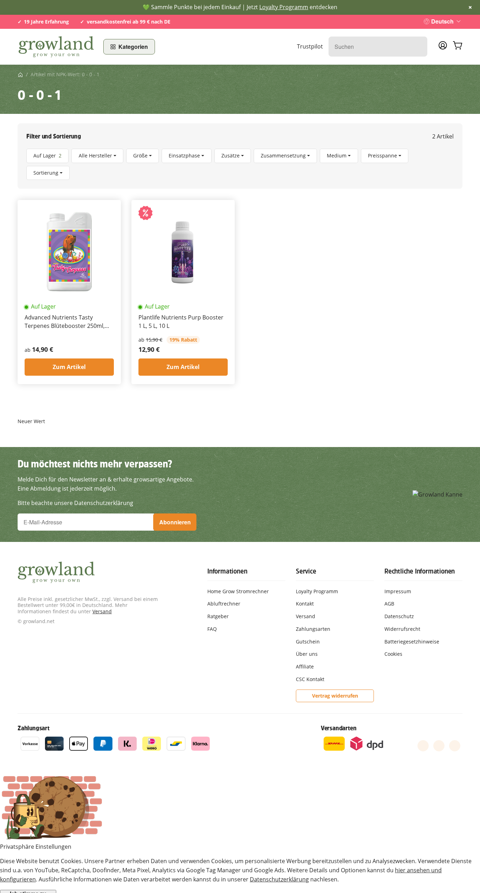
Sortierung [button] (45, 172)
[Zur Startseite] (56, 46)
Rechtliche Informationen (419, 571)
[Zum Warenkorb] (457, 46)
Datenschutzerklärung (279, 879)
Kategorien (133, 47)
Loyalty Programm (283, 7)
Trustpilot (310, 46)
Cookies (393, 654)
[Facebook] (423, 745)
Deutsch (442, 21)
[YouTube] (439, 745)
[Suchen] (418, 47)
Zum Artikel (69, 367)
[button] (240, 164)
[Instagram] (454, 745)
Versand (102, 611)
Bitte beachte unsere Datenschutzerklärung (75, 503)
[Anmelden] (443, 47)
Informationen (227, 571)
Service (306, 571)
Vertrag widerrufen (335, 695)
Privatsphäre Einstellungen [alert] (35, 846)
